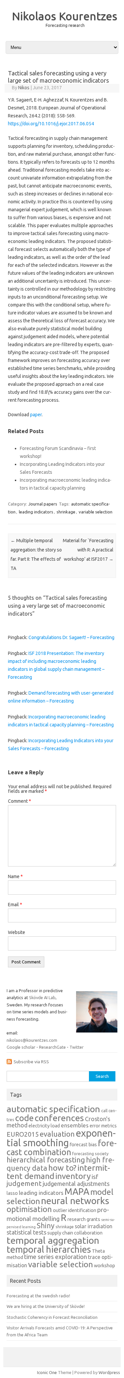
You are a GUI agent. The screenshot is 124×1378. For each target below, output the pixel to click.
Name (15, 876)
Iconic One (47, 1372)
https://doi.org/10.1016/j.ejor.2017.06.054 (51, 123)
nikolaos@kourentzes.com (32, 1040)
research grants (83, 1219)
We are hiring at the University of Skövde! (46, 1306)
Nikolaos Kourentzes (64, 16)
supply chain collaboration (75, 1233)
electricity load (44, 1125)
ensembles (75, 1125)
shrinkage (66, 511)
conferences (59, 1118)
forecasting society (90, 1153)
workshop (104, 1265)
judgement (24, 1183)
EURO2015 (23, 1134)
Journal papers (42, 504)
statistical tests (26, 1232)
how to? (62, 1167)
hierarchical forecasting (46, 1159)
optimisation (29, 1209)
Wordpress (109, 1372)
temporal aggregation (53, 1240)
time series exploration (55, 1256)
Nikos (23, 87)
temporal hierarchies (49, 1249)
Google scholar (21, 1047)
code (24, 1118)
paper (36, 414)
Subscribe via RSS (31, 1061)
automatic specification (53, 1109)
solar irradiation (93, 1226)
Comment (19, 801)
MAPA (76, 1191)
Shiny (46, 1226)
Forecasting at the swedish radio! (38, 1295)
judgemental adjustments (76, 1183)
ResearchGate (52, 1047)
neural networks (75, 1201)
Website (16, 932)
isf (95, 1176)
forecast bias (83, 1144)
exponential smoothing (61, 1138)
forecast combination (62, 1147)
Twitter (76, 1047)
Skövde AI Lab (42, 997)
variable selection (95, 511)
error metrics (103, 1125)
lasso (12, 1193)
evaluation (57, 1134)
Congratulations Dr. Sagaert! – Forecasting (71, 637)
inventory (73, 1176)
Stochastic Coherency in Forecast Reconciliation (52, 1317)
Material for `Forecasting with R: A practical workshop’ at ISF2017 (88, 550)
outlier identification (74, 1210)
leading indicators (36, 511)
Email (15, 904)
